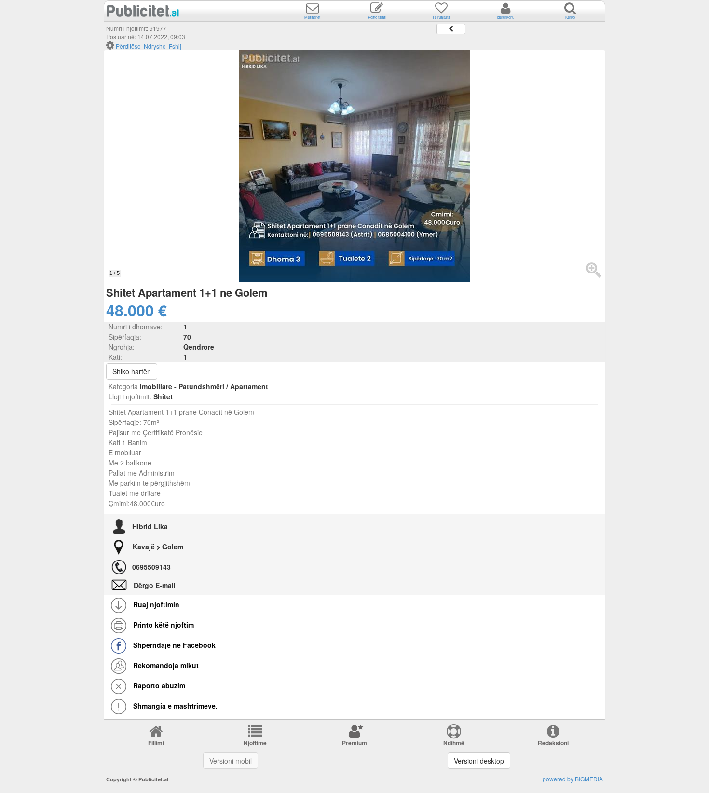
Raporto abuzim (158, 685)
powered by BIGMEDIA (573, 779)
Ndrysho (155, 46)
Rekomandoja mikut (165, 665)
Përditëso (128, 46)
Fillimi (156, 742)
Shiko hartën (131, 371)
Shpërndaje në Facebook (173, 645)
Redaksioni (553, 742)
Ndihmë (453, 742)
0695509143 (151, 567)
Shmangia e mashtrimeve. (174, 706)
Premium (354, 742)
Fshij (175, 46)
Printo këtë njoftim (162, 624)
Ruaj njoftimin (155, 604)
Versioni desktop (479, 761)
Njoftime (255, 742)
